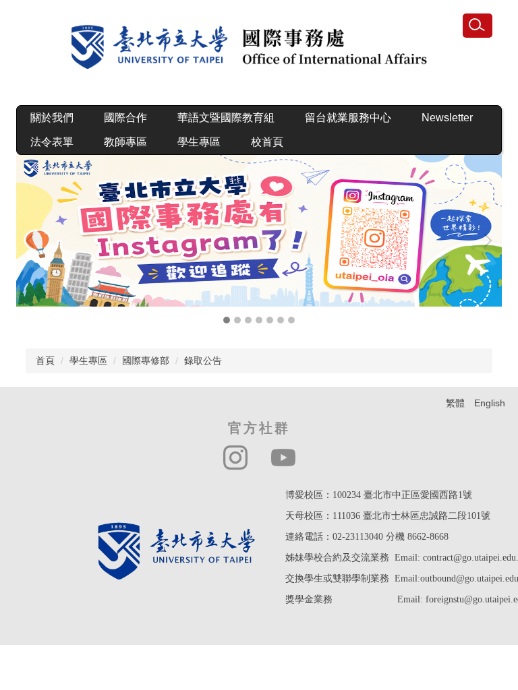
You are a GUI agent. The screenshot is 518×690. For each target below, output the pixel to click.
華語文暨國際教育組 (226, 117)
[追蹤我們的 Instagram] (235, 457)
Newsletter (447, 117)
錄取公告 (203, 360)
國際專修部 (145, 360)
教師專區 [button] (125, 142)
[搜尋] (477, 25)
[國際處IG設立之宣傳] (259, 231)
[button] (33, 240)
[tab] (226, 320)
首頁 (45, 360)
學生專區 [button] (199, 142)
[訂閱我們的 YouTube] (283, 457)
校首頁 (267, 142)
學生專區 (88, 360)
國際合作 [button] (125, 117)
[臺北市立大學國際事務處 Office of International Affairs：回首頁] (259, 51)
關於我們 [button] (52, 117)
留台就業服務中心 (348, 117)
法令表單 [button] (52, 142)
